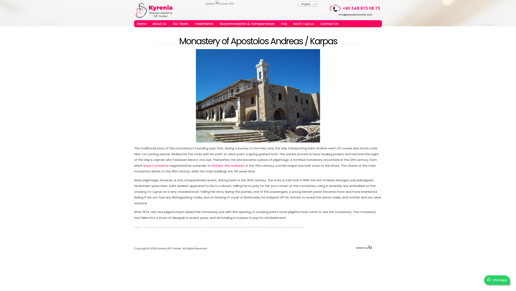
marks (197, 227)
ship (268, 227)
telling (213, 227)
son (154, 227)
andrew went (277, 227)
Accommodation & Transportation (247, 24)
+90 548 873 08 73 (361, 8)
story (168, 227)
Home (141, 24)
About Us (159, 24)
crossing (205, 227)
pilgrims (188, 227)
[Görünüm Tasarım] (364, 248)
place (233, 227)
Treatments (204, 24)
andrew (240, 227)
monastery (146, 227)
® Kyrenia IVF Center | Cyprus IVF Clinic (155, 10)
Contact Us (329, 24)
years (174, 227)
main (248, 227)
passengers (297, 227)
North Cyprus (303, 24)
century (161, 227)
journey (261, 227)
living (288, 227)
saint (254, 227)
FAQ (284, 24)
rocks (180, 227)
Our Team (180, 24)
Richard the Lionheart (228, 165)
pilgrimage (223, 227)
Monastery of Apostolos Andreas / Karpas (258, 41)
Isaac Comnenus (156, 165)
